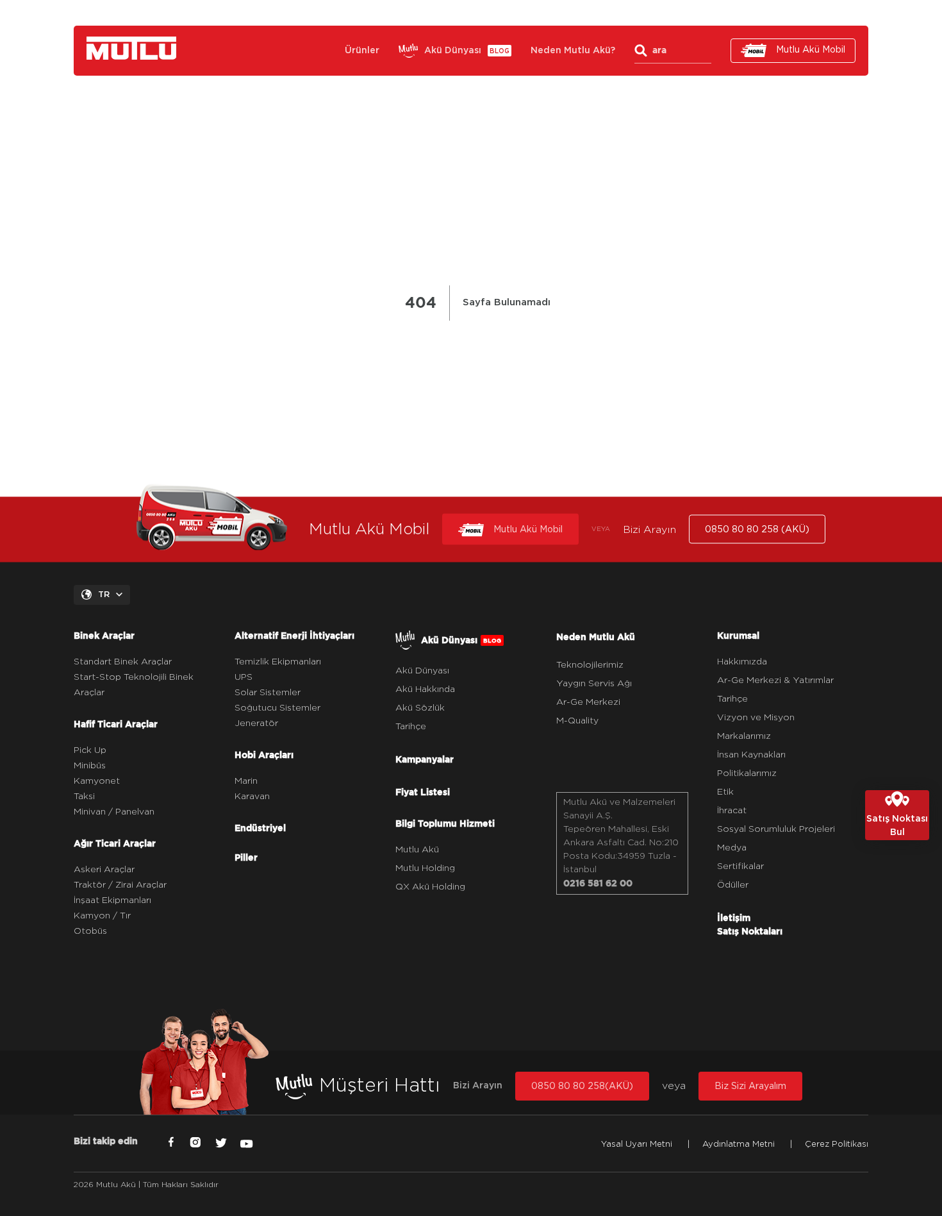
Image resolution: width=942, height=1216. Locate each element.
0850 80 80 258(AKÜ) (582, 1086)
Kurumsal (624, 12)
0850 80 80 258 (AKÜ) (764, 12)
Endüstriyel (260, 828)
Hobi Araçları (264, 755)
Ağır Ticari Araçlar (115, 843)
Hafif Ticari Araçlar (116, 724)
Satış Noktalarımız (545, 12)
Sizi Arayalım (458, 12)
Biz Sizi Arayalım (750, 1086)
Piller (246, 857)
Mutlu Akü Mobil (810, 50)
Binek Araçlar (104, 635)
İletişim (679, 12)
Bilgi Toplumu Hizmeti (445, 823)
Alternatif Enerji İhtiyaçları (294, 635)
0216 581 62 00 (597, 883)
